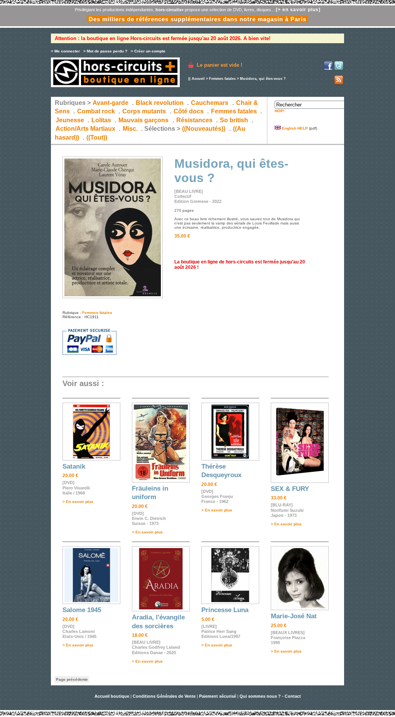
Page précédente (72, 679)
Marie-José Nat (294, 616)
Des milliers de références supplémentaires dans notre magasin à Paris (197, 19)
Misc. (130, 128)
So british (234, 120)
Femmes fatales (222, 79)
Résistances (194, 120)
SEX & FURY (290, 489)
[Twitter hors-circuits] (338, 69)
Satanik (73, 466)
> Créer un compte (148, 51)
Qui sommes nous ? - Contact (270, 696)
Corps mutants (144, 111)
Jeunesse (70, 120)
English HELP (294, 128)
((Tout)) (96, 137)
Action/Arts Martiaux (85, 128)
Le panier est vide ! (219, 65)
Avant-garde (110, 103)
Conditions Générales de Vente (164, 696)
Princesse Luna (224, 610)
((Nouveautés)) (203, 128)
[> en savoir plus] (298, 9)
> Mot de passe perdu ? (105, 51)
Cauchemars (209, 103)
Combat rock (96, 111)
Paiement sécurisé (217, 696)
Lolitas (101, 120)
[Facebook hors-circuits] (328, 69)
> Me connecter (65, 51)
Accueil (198, 79)
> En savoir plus (77, 501)
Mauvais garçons (143, 120)
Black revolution (160, 103)
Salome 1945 (81, 610)
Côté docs (189, 111)
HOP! (279, 111)
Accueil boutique (112, 696)
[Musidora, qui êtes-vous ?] (112, 297)
